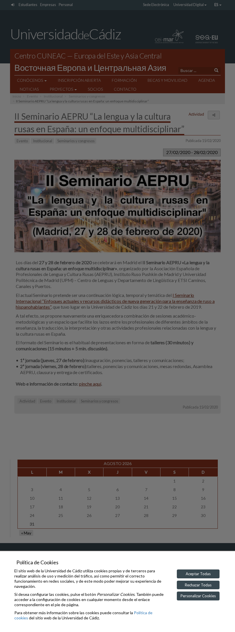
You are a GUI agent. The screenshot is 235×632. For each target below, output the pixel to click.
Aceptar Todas (198, 573)
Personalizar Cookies (198, 596)
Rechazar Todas (198, 585)
